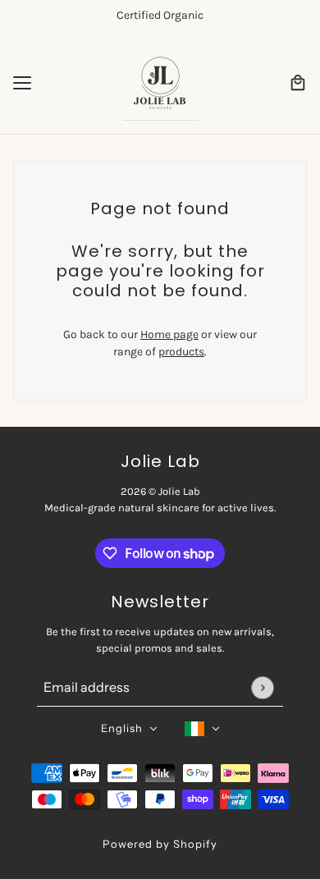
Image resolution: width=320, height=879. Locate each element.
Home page (169, 334)
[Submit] (262, 687)
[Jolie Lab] (160, 82)
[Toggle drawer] (22, 82)
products (181, 352)
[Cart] (298, 83)
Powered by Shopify (160, 843)
